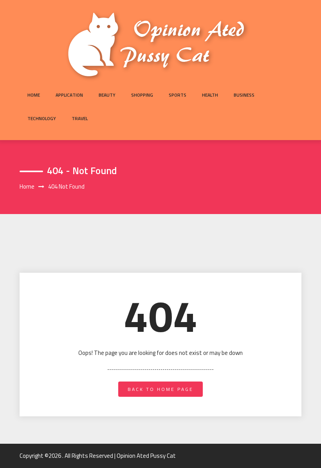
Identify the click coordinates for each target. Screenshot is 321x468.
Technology (41, 118)
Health (210, 95)
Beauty (107, 95)
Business (244, 95)
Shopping (142, 95)
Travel (80, 118)
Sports (177, 95)
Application (69, 95)
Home (33, 95)
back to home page (160, 389)
